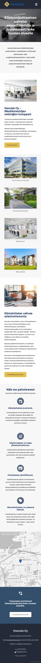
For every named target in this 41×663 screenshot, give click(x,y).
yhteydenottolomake (13, 640)
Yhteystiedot (20, 272)
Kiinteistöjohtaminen (20, 211)
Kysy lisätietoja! (12, 145)
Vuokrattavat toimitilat (20, 180)
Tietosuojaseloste (20, 655)
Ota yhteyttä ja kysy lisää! (15, 374)
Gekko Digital (37, 661)
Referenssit (20, 241)
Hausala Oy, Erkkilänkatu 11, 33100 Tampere (13, 533)
